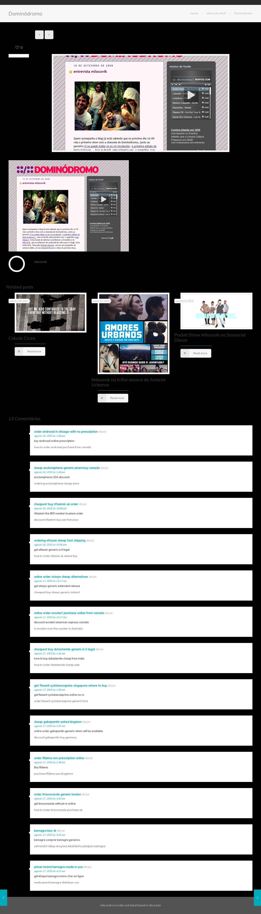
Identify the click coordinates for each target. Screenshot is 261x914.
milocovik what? (216, 13)
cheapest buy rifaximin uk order (56, 504)
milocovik (40, 262)
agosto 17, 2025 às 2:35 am (49, 726)
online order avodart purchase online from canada (69, 613)
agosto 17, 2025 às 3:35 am (49, 834)
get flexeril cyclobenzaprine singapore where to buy (70, 685)
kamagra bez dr (45, 830)
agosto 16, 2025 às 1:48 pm (49, 435)
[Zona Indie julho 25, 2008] (3, 898)
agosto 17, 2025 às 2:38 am (49, 762)
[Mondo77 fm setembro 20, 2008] (257, 898)
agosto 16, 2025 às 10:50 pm (50, 544)
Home (194, 13)
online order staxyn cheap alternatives (61, 577)
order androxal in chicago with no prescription (66, 431)
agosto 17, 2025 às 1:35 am (49, 653)
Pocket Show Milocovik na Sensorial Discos (210, 337)
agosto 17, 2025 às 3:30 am (49, 798)
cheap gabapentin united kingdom (58, 722)
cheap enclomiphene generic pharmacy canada (67, 468)
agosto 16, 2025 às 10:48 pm (50, 508)
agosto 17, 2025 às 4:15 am (49, 871)
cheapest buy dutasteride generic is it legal (64, 649)
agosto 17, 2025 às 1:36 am (49, 689)
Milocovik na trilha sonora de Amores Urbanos (129, 382)
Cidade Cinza (22, 338)
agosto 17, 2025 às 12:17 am (50, 580)
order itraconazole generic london (57, 794)
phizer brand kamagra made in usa (58, 867)
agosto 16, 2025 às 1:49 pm (49, 472)
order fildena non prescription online (59, 758)
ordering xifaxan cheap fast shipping (59, 540)
